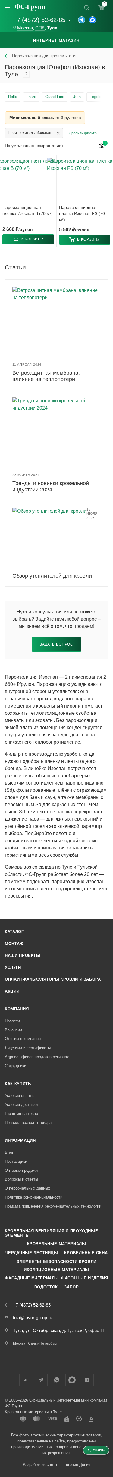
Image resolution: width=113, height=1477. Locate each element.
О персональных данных (27, 1188)
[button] (28, 239)
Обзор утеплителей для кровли (52, 576)
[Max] (92, 19)
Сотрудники (15, 1066)
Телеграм (41, 1380)
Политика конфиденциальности (33, 1197)
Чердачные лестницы (31, 1253)
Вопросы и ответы (21, 1179)
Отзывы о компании (23, 1038)
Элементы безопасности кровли (56, 1261)
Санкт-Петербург (43, 1343)
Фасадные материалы (32, 1278)
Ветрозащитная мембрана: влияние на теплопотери (46, 376)
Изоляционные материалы (56, 1269)
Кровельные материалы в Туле (33, 1412)
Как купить (18, 1084)
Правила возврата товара (28, 1122)
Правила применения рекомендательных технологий (53, 1206)
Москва (25, 28)
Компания (17, 1009)
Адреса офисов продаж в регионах (37, 1057)
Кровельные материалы (56, 1244)
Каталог (14, 931)
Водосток (46, 1287)
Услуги (13, 967)
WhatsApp (56, 1380)
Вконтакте (25, 1380)
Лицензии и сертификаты (28, 1048)
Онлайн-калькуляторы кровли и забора (53, 979)
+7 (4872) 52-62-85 (39, 20)
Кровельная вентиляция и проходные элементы (51, 1233)
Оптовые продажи (21, 1170)
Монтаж (14, 943)
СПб (40, 28)
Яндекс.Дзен (87, 1380)
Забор (71, 1287)
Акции (12, 991)
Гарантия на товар (21, 1113)
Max (71, 1380)
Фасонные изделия (84, 1278)
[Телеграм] (81, 19)
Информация (20, 1140)
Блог (9, 1152)
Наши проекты (22, 955)
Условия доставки (21, 1104)
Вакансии (13, 1030)
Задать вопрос (56, 644)
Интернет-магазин (56, 40)
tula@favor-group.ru (32, 1317)
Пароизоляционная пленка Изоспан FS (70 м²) (82, 213)
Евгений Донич (76, 1464)
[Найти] (86, 7)
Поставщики (16, 1161)
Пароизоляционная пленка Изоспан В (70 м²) (27, 210)
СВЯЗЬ (99, 1450)
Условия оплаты (19, 1095)
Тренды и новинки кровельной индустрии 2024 (50, 486)
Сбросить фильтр (82, 133)
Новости (12, 1021)
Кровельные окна (86, 1253)
